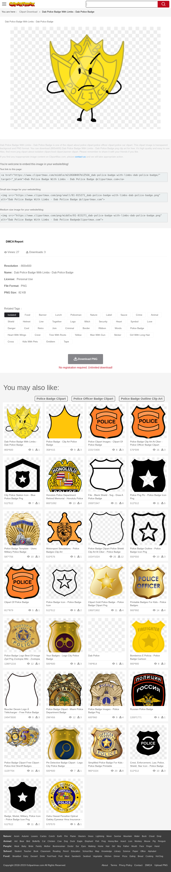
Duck (72, 841)
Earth (59, 836)
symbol (134, 321)
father (126, 846)
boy (119, 846)
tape (66, 341)
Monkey (138, 841)
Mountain (127, 836)
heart (119, 321)
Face (141, 846)
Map (97, 851)
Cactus (43, 836)
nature (93, 314)
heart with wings (17, 335)
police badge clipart (51, 398)
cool (26, 328)
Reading (57, 851)
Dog (66, 841)
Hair (108, 846)
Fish (97, 841)
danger (12, 328)
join (54, 328)
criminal (69, 328)
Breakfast (17, 856)
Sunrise (117, 836)
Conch (52, 836)
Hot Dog (159, 856)
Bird (28, 841)
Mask (16, 846)
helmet (26, 321)
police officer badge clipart (93, 398)
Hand (156, 846)
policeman (75, 314)
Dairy (25, 856)
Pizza (124, 856)
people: (7, 846)
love (149, 321)
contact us (80, 156)
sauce (124, 314)
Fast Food (51, 856)
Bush (144, 836)
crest (37, 335)
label (109, 314)
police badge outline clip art (141, 398)
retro (41, 328)
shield (11, 321)
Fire (66, 836)
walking (92, 846)
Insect (123, 841)
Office (143, 851)
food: (6, 856)
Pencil (66, 851)
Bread (140, 856)
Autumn (25, 836)
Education (75, 851)
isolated (12, 314)
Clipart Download (28, 11)
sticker (117, 335)
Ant (15, 841)
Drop (159, 836)
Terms (114, 865)
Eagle (79, 841)
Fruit (60, 856)
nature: (7, 836)
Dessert (34, 856)
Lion (130, 841)
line (41, 321)
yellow (78, 335)
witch (87, 321)
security (103, 321)
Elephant (89, 841)
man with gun (97, 335)
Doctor (70, 846)
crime (139, 314)
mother (47, 846)
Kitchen (108, 856)
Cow (59, 841)
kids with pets (30, 341)
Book (36, 851)
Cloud (151, 836)
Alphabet (152, 851)
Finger (149, 846)
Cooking (149, 856)
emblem (50, 341)
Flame (73, 836)
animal (154, 314)
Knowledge (107, 851)
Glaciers (82, 836)
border (86, 328)
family (39, 846)
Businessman (59, 846)
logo (73, 321)
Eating (132, 856)
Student (18, 851)
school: (7, 851)
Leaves (34, 836)
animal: (7, 841)
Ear (77, 846)
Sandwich (76, 856)
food (27, 314)
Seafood (87, 856)
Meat (67, 856)
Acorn (16, 836)
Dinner (117, 856)
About (105, 865)
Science (126, 851)
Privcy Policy (125, 865)
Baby (24, 846)
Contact (138, 865)
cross (11, 341)
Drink (42, 856)
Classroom (45, 851)
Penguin (162, 841)
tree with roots (57, 335)
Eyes (83, 846)
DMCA (148, 865)
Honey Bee (113, 841)
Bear (22, 841)
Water (137, 836)
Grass (90, 836)
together (57, 321)
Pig (154, 841)
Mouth (134, 846)
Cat (43, 841)
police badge (137, 328)
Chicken (51, 841)
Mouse (147, 841)
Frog (104, 841)
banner (43, 314)
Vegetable (97, 856)
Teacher (27, 851)
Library (117, 851)
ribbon (102, 328)
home (100, 846)
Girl (113, 846)
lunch (58, 314)
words (118, 328)
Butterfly (36, 841)
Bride (31, 846)
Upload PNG (161, 865)
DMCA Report (14, 241)
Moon (109, 836)
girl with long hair (140, 335)
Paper (135, 851)
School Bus (87, 851)
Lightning (100, 836)
